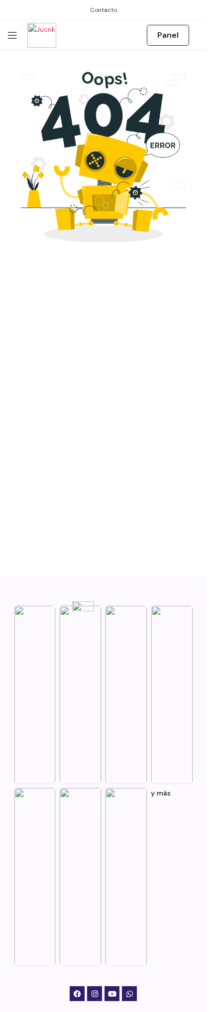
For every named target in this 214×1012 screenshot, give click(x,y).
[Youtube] (112, 993)
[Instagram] (94, 993)
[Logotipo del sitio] (41, 34)
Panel (168, 35)
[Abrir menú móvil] (12, 35)
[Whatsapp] (129, 993)
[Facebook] (77, 993)
